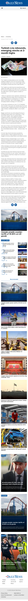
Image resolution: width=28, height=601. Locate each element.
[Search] (21, 8)
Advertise (3, 596)
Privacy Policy (4, 593)
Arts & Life (13, 581)
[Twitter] (16, 42)
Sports (21, 581)
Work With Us (17, 593)
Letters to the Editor (19, 595)
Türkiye (4, 579)
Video (3, 583)
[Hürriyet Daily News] (14, 3)
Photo (12, 583)
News (2, 36)
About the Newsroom (6, 595)
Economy (8, 36)
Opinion (21, 579)
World (3, 581)
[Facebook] (12, 42)
